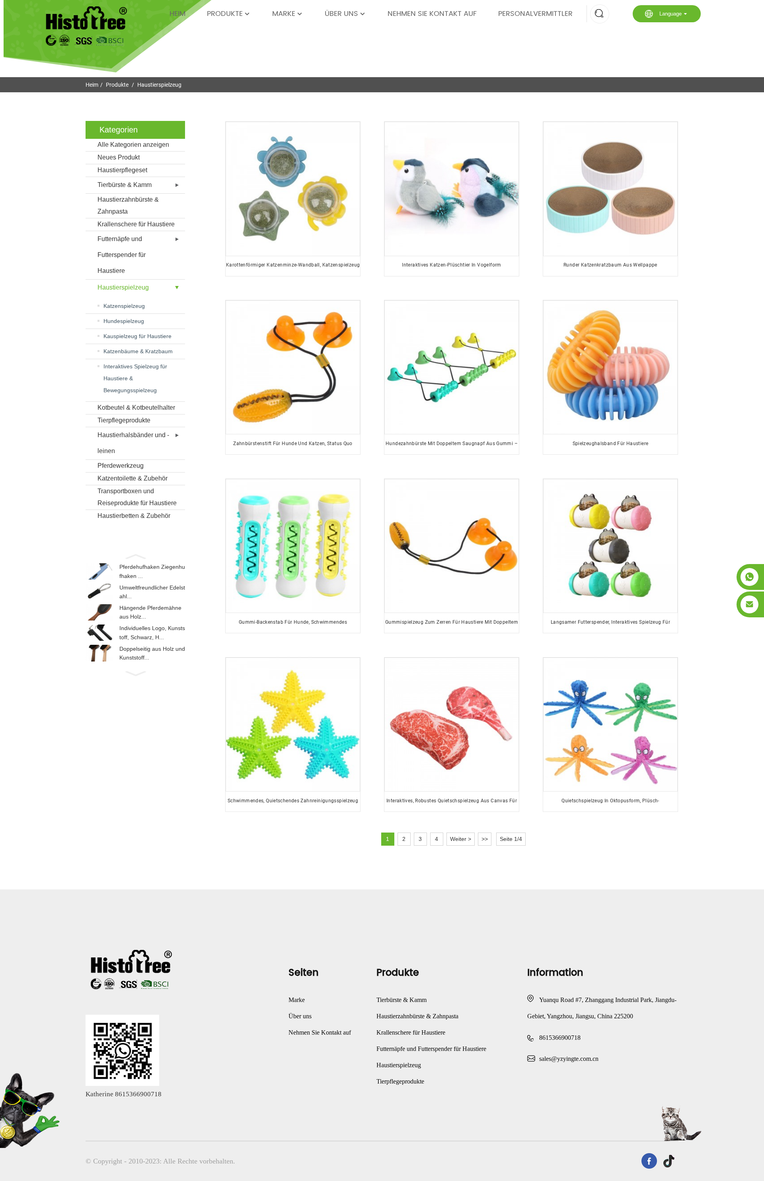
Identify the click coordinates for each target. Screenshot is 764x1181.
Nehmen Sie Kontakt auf (432, 13)
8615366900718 (560, 1037)
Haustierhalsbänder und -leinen (133, 443)
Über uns (341, 13)
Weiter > (460, 839)
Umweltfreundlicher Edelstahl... (152, 591)
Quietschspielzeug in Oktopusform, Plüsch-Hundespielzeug (610, 803)
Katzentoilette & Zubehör (132, 478)
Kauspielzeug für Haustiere (137, 336)
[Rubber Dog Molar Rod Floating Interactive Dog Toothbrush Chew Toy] (292, 546)
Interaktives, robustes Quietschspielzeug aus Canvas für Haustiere (451, 803)
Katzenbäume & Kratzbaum (138, 351)
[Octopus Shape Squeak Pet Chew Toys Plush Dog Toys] (610, 724)
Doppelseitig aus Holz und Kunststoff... (152, 653)
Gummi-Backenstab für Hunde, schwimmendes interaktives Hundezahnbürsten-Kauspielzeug (293, 625)
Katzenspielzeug (124, 306)
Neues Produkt (118, 157)
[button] (135, 555)
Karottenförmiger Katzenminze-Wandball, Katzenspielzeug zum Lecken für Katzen (293, 268)
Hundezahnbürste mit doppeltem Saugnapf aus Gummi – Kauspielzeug (452, 446)
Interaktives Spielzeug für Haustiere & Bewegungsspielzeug (135, 378)
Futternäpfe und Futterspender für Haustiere (121, 254)
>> (484, 839)
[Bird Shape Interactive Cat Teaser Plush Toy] (451, 188)
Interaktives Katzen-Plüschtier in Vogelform (451, 265)
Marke (283, 13)
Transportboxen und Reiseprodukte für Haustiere (137, 497)
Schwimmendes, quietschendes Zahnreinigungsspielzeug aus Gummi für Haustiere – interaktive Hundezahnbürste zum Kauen (293, 803)
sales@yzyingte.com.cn (568, 1058)
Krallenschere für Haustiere (136, 224)
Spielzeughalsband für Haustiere (611, 443)
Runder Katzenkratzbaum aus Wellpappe (610, 265)
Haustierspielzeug (159, 85)
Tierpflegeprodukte (123, 420)
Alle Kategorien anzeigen (133, 144)
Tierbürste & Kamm (124, 184)
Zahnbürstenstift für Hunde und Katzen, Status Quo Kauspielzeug (293, 446)
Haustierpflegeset (122, 170)
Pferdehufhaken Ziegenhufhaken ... (152, 571)
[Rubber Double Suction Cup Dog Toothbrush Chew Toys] (451, 367)
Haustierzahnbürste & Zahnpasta (128, 205)
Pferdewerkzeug (120, 465)
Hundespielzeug (123, 321)
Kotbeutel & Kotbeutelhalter (136, 407)
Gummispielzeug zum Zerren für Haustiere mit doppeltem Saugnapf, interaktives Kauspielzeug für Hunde (451, 625)
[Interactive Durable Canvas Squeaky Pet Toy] (451, 724)
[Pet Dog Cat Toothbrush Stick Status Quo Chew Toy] (292, 367)
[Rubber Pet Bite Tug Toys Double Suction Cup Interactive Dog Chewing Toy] (451, 546)
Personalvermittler (535, 13)
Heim (177, 13)
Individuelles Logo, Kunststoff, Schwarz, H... (152, 632)
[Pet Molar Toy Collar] (610, 367)
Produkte (225, 13)
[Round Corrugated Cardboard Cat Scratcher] (610, 188)
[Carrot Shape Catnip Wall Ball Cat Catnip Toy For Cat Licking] (292, 188)
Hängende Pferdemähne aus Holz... (150, 612)
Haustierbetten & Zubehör (133, 515)
